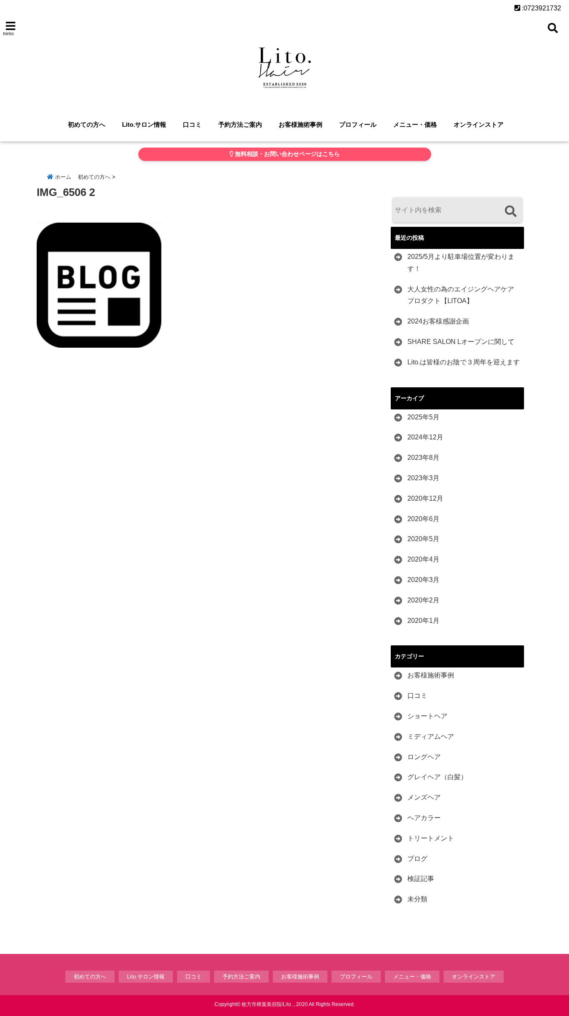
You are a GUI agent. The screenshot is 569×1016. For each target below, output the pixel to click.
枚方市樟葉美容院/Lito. (267, 1004)
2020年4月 (423, 559)
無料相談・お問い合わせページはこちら (286, 154)
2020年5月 (423, 538)
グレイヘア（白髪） (437, 776)
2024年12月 (425, 437)
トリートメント (430, 838)
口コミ (192, 124)
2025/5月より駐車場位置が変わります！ (460, 262)
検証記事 (420, 878)
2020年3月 (423, 579)
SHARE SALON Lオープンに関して (460, 341)
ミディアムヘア (430, 736)
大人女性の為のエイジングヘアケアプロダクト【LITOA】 (460, 295)
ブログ (417, 858)
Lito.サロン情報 (144, 124)
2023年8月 (423, 457)
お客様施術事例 (300, 124)
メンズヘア (424, 797)
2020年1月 (423, 620)
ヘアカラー (424, 817)
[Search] (510, 211)
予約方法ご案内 (240, 124)
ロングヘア (424, 756)
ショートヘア (427, 716)
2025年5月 (423, 417)
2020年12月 (425, 498)
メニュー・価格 (415, 124)
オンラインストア (479, 124)
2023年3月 (423, 478)
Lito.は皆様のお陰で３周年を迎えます (463, 362)
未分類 (417, 899)
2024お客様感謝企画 (438, 321)
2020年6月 (423, 518)
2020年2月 (423, 600)
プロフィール (358, 124)
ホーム (62, 177)
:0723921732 (540, 8)
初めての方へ (86, 124)
